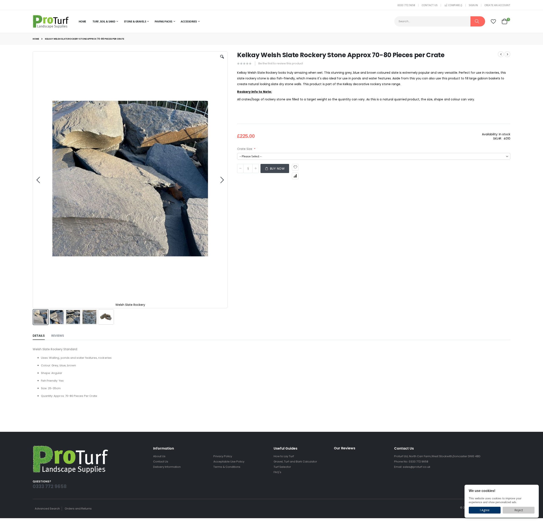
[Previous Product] (501, 54)
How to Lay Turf (284, 456)
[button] (493, 21)
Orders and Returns (78, 509)
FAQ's (277, 472)
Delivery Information (167, 467)
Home (36, 38)
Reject (518, 510)
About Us (159, 456)
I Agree (485, 510)
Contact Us (430, 5)
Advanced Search (47, 509)
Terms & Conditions (226, 467)
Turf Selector (282, 467)
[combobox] (439, 21)
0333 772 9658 (406, 5)
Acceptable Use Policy (228, 462)
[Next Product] (507, 54)
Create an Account (497, 5)
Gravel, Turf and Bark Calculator (295, 462)
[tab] (42, 335)
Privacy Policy (222, 456)
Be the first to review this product (280, 63)
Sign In (473, 5)
